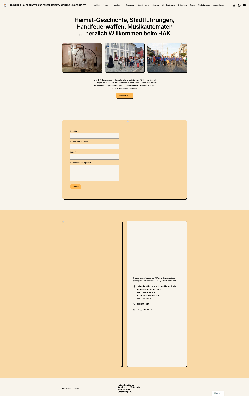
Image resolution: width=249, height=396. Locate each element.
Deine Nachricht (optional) (80, 163)
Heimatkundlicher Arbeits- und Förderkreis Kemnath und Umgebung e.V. (47, 5)
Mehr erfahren (125, 96)
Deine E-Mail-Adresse (79, 142)
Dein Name (74, 131)
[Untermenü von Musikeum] (122, 5)
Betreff (73, 152)
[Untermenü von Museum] (110, 5)
